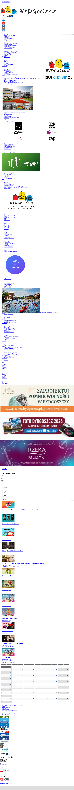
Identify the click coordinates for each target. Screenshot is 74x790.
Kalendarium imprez (7, 111)
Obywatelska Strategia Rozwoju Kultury (10, 119)
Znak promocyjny (7, 176)
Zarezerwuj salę (6, 240)
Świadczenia (4, 334)
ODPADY (6, 61)
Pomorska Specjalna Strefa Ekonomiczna (11, 74)
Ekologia (3, 313)
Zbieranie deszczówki (7, 318)
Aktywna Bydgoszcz (7, 151)
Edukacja (3, 75)
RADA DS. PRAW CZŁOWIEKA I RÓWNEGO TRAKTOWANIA (15, 187)
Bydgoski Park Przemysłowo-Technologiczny (11, 68)
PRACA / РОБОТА (7, 351)
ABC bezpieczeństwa (7, 331)
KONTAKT (6, 65)
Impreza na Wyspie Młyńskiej (9, 173)
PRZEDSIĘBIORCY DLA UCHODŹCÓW (11, 352)
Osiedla (3, 212)
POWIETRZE (6, 62)
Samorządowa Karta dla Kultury (9, 121)
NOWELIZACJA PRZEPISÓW (9, 348)
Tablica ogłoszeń (7, 188)
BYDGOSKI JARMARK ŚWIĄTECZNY (11, 174)
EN (3, 359)
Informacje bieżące (7, 183)
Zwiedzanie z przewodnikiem (9, 283)
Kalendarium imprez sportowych (9, 146)
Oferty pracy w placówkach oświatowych (11, 80)
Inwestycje (4, 319)
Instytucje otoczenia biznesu (8, 72)
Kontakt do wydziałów (4, 764)
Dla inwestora (4, 66)
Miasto (3, 33)
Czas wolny (4, 341)
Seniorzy (3, 374)
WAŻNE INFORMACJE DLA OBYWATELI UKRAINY (13, 347)
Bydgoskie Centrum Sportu (8, 144)
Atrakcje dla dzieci (7, 282)
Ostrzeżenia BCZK (7, 327)
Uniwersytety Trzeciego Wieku (9, 250)
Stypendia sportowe (7, 149)
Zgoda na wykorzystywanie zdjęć (9, 345)
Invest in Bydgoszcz (7, 69)
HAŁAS (5, 60)
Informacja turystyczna (8, 285)
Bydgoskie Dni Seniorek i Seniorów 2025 (11, 251)
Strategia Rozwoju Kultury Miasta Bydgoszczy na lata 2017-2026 (12, 712)
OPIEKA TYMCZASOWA (8, 350)
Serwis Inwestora (7, 70)
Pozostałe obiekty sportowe (8, 150)
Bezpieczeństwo (5, 379)
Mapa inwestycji (7, 321)
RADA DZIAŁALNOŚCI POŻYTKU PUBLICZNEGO (13, 186)
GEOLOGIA (6, 59)
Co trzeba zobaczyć (7, 281)
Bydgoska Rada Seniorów (8, 245)
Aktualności (4, 32)
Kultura (3, 370)
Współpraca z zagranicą (8, 178)
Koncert (4, 485)
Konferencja (5, 487)
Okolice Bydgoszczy (7, 286)
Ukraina (3, 346)
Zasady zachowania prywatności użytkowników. (28, 782)
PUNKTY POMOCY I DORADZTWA (10, 354)
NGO (3, 179)
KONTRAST (4, 358)
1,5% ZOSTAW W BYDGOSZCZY (10, 181)
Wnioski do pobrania (7, 339)
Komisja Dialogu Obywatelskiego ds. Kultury (11, 117)
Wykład (4, 498)
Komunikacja (4, 323)
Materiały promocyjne (7, 177)
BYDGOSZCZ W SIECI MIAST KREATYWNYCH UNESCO (14, 112)
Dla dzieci (4, 483)
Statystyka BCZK (7, 330)
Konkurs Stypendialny (8, 116)
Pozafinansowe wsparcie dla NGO (9, 185)
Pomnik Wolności (5, 355)
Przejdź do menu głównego (6, 1)
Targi (4, 494)
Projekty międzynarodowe (8, 64)
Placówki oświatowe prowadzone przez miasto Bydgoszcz (13, 82)
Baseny (5, 143)
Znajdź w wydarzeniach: (4, 475)
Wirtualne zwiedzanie (7, 279)
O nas (5, 340)
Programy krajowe (7, 76)
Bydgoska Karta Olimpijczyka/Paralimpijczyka (11, 152)
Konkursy (6, 172)
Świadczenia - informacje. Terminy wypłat (11, 336)
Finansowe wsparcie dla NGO (9, 184)
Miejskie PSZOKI (7, 317)
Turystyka (4, 278)
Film (3, 484)
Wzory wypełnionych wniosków (9, 338)
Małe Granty (6, 115)
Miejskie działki (6, 73)
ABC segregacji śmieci (8, 316)
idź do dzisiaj (12, 662)
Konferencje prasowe (7, 344)
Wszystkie (4, 496)
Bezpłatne (4, 481)
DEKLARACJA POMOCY (9, 349)
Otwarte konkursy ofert (8, 85)
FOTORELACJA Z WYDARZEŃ (10, 343)
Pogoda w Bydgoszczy (8, 287)
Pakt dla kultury (6, 118)
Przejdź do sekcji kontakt (6, 3)
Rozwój (3, 366)
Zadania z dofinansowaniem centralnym (10, 322)
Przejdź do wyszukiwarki (6, 2)
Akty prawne (6, 337)
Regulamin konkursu (7, 356)
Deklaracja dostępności (4, 773)
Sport (3, 142)
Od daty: (1, 477)
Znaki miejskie (6, 175)
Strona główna (4, 469)
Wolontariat (6, 182)
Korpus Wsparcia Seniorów (8, 247)
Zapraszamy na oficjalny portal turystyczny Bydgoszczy (49, 312)
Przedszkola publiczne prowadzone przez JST (11, 83)
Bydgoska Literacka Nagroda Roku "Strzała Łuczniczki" (13, 120)
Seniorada (6, 244)
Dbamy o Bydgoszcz (7, 325)
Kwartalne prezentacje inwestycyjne (10, 320)
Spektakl (4, 491)
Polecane (4, 488)
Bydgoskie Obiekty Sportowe (9, 145)
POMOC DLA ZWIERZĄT (9, 332)
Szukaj (72, 500)
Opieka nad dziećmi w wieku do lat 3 (10, 81)
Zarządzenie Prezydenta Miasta (9, 357)
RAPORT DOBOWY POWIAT (9, 329)
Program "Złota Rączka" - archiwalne (10, 249)
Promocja (3, 371)
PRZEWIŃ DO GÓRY (4, 783)
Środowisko (4, 56)
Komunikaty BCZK (7, 326)
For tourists (6, 360)
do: (0, 479)
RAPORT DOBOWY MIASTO (9, 328)
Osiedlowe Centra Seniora (8, 246)
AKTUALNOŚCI (7, 57)
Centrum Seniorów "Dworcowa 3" (10, 239)
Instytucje (6, 113)
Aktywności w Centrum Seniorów (9, 243)
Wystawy (4, 499)
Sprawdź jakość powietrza (8, 314)
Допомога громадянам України (9, 353)
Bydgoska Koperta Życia (8, 248)
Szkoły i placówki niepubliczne (9, 84)
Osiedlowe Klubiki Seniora (8, 241)
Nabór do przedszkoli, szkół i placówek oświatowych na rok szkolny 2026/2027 (17, 77)
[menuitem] (38, 32)
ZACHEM (6, 63)
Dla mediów (4, 381)
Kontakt (5, 342)
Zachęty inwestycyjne (7, 71)
